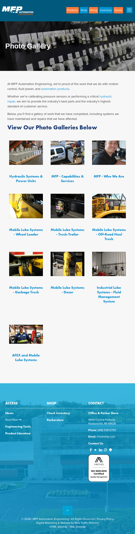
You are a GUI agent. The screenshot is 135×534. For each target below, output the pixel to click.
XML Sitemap (77, 527)
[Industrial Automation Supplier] (17, 10)
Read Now (12, 420)
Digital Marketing (46, 523)
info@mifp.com (106, 436)
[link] (26, 153)
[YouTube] (95, 450)
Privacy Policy (105, 519)
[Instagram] (105, 450)
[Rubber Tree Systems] (110, 451)
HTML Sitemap (59, 527)
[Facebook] (90, 450)
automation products (55, 89)
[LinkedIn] (100, 450)
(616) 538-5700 (107, 430)
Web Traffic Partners (87, 523)
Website (65, 523)
